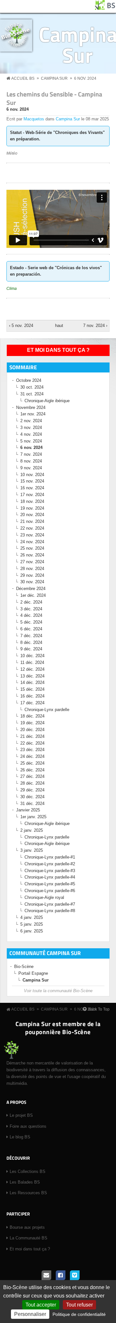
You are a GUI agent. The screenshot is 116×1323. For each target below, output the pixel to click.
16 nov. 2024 (32, 487)
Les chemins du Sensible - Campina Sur (54, 98)
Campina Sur (54, 78)
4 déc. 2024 (31, 615)
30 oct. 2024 (32, 387)
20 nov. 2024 (32, 514)
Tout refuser (79, 1305)
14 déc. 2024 (32, 682)
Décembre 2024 (30, 588)
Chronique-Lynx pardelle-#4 (49, 877)
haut (57, 325)
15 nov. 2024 (32, 481)
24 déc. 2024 (32, 756)
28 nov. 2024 (32, 568)
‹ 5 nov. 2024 (21, 325)
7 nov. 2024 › (95, 325)
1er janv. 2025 (33, 816)
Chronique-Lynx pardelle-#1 (49, 857)
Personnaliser (30, 1314)
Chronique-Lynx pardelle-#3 (49, 870)
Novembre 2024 (30, 407)
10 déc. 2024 (32, 655)
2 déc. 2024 (31, 602)
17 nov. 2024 (32, 494)
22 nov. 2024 (32, 528)
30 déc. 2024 (32, 796)
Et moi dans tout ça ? (58, 350)
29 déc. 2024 (32, 790)
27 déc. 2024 (32, 776)
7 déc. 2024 (31, 635)
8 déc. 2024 (31, 642)
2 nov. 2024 (31, 420)
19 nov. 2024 (32, 508)
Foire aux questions (28, 1126)
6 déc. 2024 (31, 628)
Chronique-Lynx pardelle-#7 (49, 904)
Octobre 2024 (28, 380)
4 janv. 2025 (31, 917)
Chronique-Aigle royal (44, 897)
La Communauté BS (28, 1238)
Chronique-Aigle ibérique (47, 400)
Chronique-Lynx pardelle (46, 709)
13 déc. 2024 (32, 676)
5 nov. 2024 (31, 441)
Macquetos (34, 119)
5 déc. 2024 (31, 622)
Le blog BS (20, 1137)
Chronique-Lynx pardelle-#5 (49, 883)
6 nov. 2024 (85, 78)
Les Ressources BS (28, 1192)
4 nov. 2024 (31, 434)
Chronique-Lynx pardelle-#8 (49, 910)
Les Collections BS (27, 1171)
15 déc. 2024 (32, 689)
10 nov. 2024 (32, 474)
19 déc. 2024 (32, 722)
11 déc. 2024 (32, 662)
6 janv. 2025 (31, 931)
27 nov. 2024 (32, 561)
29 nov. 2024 (32, 575)
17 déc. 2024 (32, 702)
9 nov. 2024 (31, 467)
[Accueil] (105, 8)
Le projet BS (21, 1115)
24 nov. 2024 (32, 541)
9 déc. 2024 (31, 648)
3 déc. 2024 (31, 608)
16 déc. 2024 (32, 696)
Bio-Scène (24, 966)
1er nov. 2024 (32, 414)
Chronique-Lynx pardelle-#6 (49, 890)
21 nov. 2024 (32, 521)
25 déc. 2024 (32, 763)
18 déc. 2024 (32, 716)
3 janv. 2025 (31, 850)
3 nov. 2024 (31, 427)
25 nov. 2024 (32, 548)
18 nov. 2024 (32, 501)
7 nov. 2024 (31, 454)
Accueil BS (22, 78)
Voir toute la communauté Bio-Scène (58, 990)
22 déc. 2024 (32, 743)
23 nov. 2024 (32, 535)
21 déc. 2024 (32, 736)
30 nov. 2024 (32, 581)
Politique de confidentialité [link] (79, 1314)
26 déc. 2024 (32, 770)
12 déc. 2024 (32, 669)
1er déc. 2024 (33, 595)
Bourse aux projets (27, 1227)
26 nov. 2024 (32, 555)
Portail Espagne (33, 973)
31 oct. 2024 (32, 394)
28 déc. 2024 (32, 783)
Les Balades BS (25, 1182)
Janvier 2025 (28, 810)
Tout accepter (40, 1305)
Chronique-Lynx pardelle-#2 (49, 863)
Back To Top (99, 1009)
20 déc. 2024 (32, 729)
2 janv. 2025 (31, 830)
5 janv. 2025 (31, 924)
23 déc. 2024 (32, 749)
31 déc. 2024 (32, 803)
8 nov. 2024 (31, 461)
